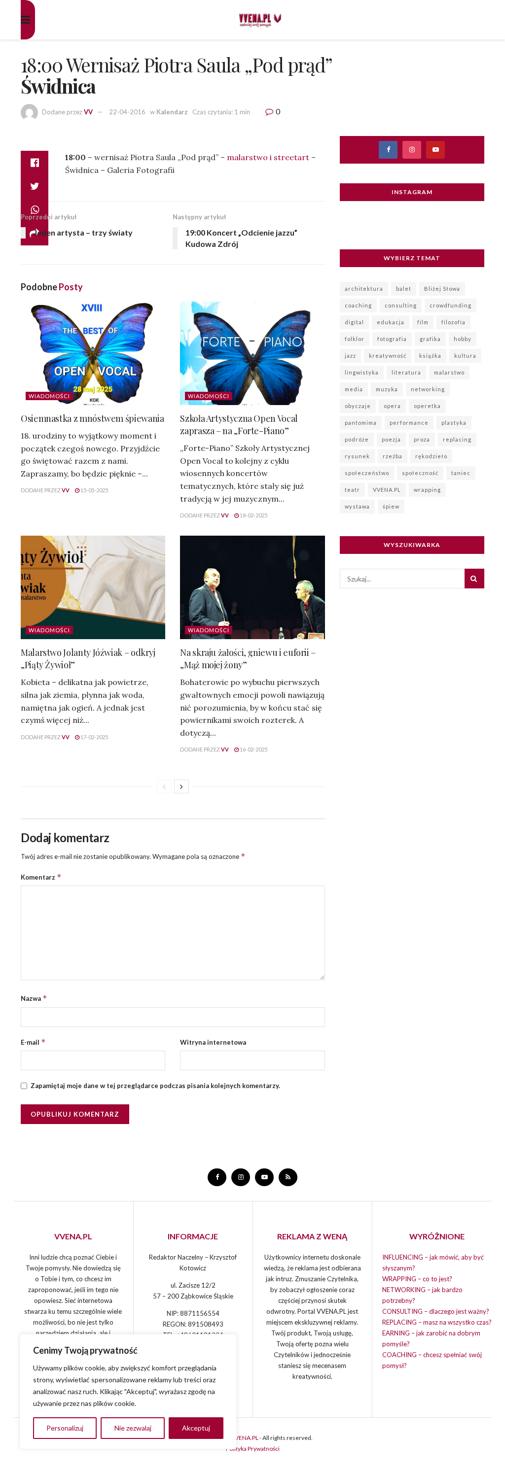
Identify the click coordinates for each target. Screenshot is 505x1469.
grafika (430, 339)
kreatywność (387, 355)
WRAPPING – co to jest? (417, 1279)
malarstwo (449, 372)
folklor (354, 339)
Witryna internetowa (213, 1042)
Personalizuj (64, 1428)
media (354, 389)
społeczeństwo (367, 473)
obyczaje (358, 406)
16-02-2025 (253, 749)
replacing (457, 439)
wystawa (357, 506)
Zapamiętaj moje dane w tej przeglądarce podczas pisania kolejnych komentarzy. (155, 1086)
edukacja (390, 322)
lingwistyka (362, 372)
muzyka (387, 389)
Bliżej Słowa (442, 288)
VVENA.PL (387, 489)
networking (428, 389)
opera (392, 406)
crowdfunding (450, 305)
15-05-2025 (93, 490)
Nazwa (34, 998)
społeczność (420, 473)
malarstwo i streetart (268, 157)
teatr (352, 489)
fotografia (392, 339)
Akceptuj (196, 1428)
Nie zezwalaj (132, 1428)
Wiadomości (49, 396)
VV (88, 112)
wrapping (427, 489)
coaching (358, 305)
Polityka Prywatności (253, 1448)
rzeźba (392, 456)
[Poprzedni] (164, 786)
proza (422, 439)
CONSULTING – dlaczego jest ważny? (435, 1311)
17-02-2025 (93, 737)
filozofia (453, 322)
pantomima (361, 422)
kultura (465, 355)
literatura (406, 372)
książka (430, 355)
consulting (401, 305)
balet (403, 288)
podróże (357, 439)
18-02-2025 (253, 515)
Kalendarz (172, 112)
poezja (391, 439)
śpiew (391, 506)
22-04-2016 (127, 112)
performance (409, 422)
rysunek (357, 456)
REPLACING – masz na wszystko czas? (437, 1322)
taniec (460, 473)
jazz (350, 355)
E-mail (33, 1042)
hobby (462, 339)
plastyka (454, 422)
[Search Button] (474, 578)
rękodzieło (431, 456)
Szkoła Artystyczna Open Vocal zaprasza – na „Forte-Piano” (239, 424)
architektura (364, 288)
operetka (427, 406)
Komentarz (41, 877)
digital (354, 322)
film (423, 322)
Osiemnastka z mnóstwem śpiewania (92, 418)
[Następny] (181, 786)
